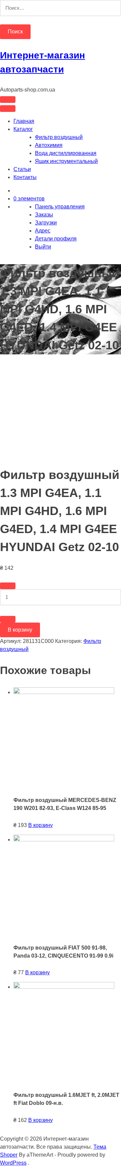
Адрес (42, 230)
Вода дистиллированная (65, 153)
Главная (23, 121)
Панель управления (60, 206)
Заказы (44, 214)
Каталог (23, 129)
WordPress (13, 1163)
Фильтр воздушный (59, 137)
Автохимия (49, 145)
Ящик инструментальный (66, 161)
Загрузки (46, 222)
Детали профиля (56, 238)
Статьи (22, 169)
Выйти (43, 246)
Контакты (25, 177)
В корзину (20, 630)
